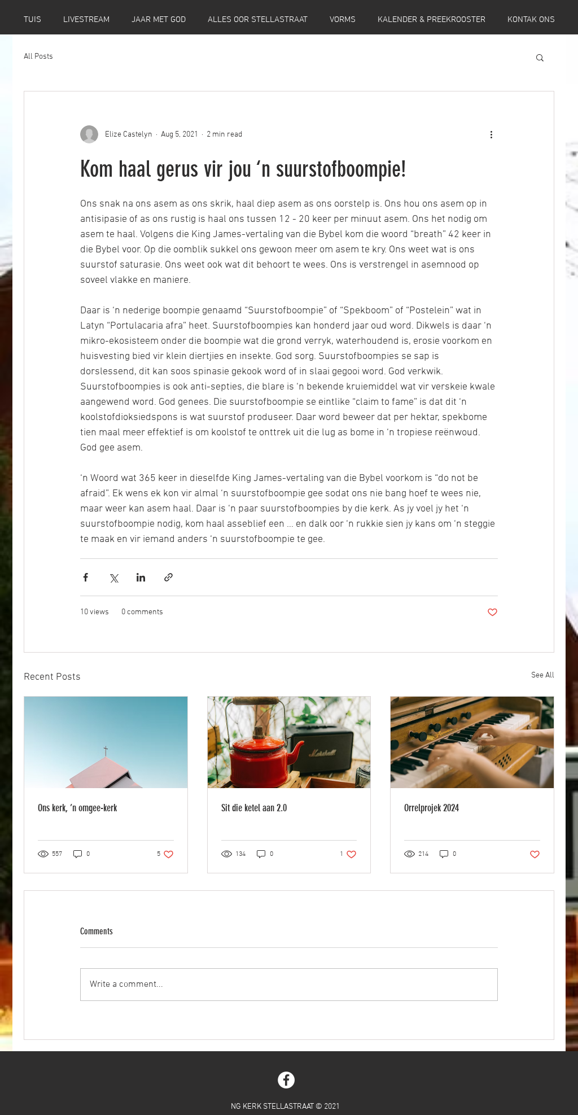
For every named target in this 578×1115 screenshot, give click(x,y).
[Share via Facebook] (85, 577)
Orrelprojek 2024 (431, 808)
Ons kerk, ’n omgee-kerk (77, 808)
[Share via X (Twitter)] (113, 577)
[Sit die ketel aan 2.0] (289, 742)
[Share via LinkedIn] (140, 577)
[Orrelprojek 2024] (472, 742)
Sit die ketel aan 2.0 (254, 808)
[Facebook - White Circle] (286, 1080)
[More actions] (491, 134)
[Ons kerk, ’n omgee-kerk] (105, 742)
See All (542, 675)
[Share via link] (168, 577)
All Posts (38, 57)
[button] (540, 57)
